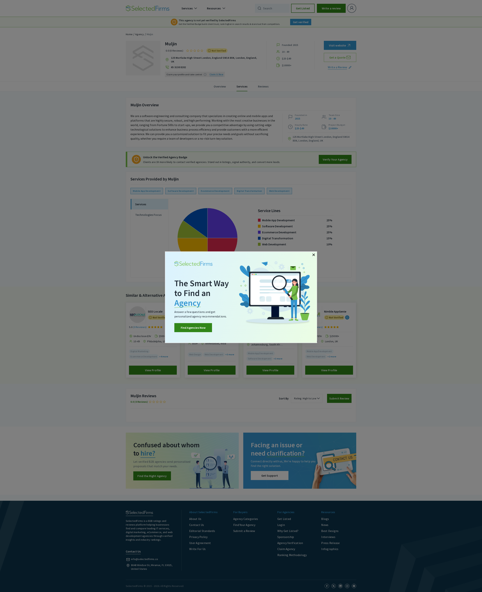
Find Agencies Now (193, 327)
